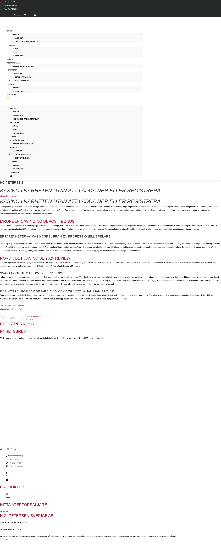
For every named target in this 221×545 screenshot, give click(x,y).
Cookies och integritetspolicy (26, 41)
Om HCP (10, 31)
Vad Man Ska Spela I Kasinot (12, 306)
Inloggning (11, 95)
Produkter (11, 45)
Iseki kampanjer (22, 81)
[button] (71, 104)
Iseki (14, 52)
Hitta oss (16, 88)
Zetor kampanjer (23, 77)
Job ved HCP (18, 38)
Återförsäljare (13, 63)
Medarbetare (19, 91)
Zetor (15, 49)
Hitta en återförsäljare (24, 66)
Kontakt (10, 84)
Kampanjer (17, 73)
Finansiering (18, 56)
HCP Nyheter (12, 70)
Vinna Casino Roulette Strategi (12, 309)
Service (13, 137)
